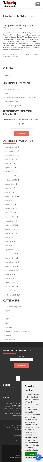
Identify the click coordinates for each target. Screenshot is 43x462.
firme (5, 411)
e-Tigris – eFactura (12, 89)
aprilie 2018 (9, 282)
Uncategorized (16, 54)
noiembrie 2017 (11, 295)
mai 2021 (8, 192)
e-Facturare (34, 54)
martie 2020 (9, 209)
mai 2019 (8, 246)
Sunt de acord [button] (31, 454)
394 (15, 403)
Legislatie (8, 327)
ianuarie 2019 (10, 258)
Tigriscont (15, 56)
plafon (6, 413)
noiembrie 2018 (11, 266)
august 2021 (10, 184)
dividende (18, 405)
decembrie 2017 (11, 291)
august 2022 (10, 159)
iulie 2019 (9, 237)
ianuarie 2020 (10, 217)
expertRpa (9, 315)
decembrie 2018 (11, 262)
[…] (20, 50)
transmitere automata (18, 415)
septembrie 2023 (11, 151)
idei (6, 323)
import (10, 411)
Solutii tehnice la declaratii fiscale (17, 331)
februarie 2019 (10, 254)
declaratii (8, 406)
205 (7, 403)
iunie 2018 (9, 274)
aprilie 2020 (9, 204)
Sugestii (8, 335)
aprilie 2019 (9, 250)
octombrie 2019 (11, 229)
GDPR (7, 319)
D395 (7, 93)
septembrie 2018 (11, 270)
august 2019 (10, 233)
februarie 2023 (10, 155)
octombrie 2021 (11, 180)
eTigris (7, 311)
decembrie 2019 (11, 221)
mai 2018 (8, 278)
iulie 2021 (9, 188)
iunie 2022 (9, 163)
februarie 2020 (10, 213)
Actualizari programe (13, 307)
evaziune (11, 408)
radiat (11, 413)
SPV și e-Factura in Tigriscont (18, 25)
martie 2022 (9, 172)
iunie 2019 (9, 241)
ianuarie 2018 (10, 287)
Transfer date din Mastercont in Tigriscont (20, 97)
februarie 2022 (10, 176)
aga (19, 403)
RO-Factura (7, 56)
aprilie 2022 (9, 167)
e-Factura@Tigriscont (13, 106)
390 (11, 403)
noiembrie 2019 (11, 225)
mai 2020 (8, 200)
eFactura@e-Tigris (11, 101)
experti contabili (19, 408)
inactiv (20, 411)
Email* (21, 124)
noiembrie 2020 (11, 196)
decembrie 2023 (11, 147)
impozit (15, 411)
